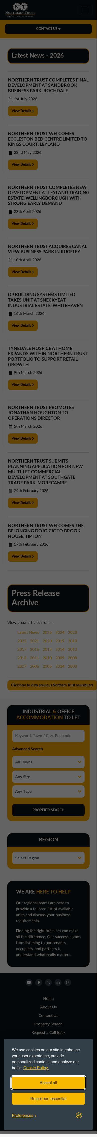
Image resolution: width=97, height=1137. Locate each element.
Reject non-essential (48, 1098)
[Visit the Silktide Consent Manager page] (79, 1115)
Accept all (48, 1082)
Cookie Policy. (36, 1067)
